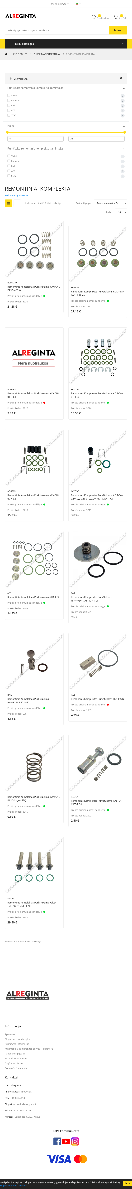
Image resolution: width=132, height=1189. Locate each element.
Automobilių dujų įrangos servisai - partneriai (29, 1048)
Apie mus (10, 1034)
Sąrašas (17, 203)
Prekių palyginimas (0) (16, 195)
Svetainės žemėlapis (16, 1068)
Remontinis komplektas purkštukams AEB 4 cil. (33, 597)
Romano (15, 100)
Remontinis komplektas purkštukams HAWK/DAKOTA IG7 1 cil (91, 598)
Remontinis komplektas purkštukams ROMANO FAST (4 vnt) (33, 288)
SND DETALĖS (20, 54)
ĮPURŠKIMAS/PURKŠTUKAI (46, 54)
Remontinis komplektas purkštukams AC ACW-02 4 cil (33, 497)
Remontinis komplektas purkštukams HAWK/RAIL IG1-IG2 (28, 700)
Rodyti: (109, 212)
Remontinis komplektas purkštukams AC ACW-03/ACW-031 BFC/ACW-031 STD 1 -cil (97, 497)
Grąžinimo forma (14, 1063)
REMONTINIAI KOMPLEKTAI (80, 54)
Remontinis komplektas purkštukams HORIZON (97, 698)
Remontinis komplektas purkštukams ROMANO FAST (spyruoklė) (33, 798)
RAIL (73, 593)
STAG (13, 115)
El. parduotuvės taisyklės (13, 1185)
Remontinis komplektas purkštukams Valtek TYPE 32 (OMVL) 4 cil (31, 904)
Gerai (127, 1183)
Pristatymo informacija (17, 1043)
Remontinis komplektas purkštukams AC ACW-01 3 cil (33, 395)
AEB (13, 110)
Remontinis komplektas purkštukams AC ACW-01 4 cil (97, 395)
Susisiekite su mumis (16, 1058)
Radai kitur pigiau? (15, 1053)
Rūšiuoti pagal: (84, 203)
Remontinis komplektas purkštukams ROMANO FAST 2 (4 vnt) (97, 293)
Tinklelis (8, 203)
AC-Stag (11, 389)
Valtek (14, 95)
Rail (13, 105)
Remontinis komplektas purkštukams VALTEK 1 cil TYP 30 (97, 802)
